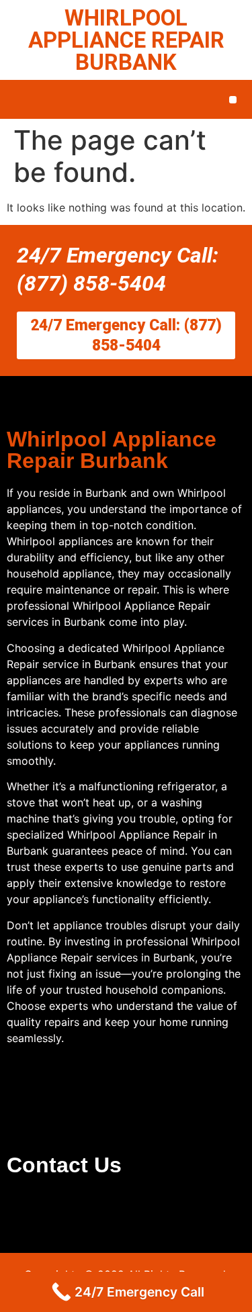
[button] (233, 99)
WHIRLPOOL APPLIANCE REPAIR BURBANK (126, 40)
